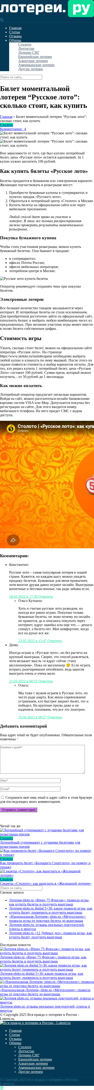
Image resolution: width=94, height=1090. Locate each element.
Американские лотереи (36, 65)
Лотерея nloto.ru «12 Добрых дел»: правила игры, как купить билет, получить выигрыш (50, 935)
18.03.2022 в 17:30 (23, 596)
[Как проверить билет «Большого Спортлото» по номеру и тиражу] (47, 853)
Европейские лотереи (35, 57)
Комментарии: (13, 129)
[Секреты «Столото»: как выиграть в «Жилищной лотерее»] (47, 873)
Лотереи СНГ (28, 53)
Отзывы (15, 36)
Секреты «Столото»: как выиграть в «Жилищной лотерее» (45, 883)
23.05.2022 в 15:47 (32, 641)
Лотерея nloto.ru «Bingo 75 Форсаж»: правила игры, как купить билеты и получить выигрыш (49, 902)
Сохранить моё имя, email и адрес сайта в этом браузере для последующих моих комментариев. (46, 800)
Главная (15, 28)
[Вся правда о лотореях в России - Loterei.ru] (47, 16)
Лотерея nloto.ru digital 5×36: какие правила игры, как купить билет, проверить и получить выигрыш (50, 910)
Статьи (14, 32)
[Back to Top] (2, 1088)
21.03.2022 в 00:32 (23, 681)
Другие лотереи (30, 69)
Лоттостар (26, 48)
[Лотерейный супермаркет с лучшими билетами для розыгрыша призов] (47, 832)
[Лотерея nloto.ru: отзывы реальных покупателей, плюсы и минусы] (47, 1002)
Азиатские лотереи (33, 61)
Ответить (45, 596)
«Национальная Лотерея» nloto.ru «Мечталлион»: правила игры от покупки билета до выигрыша (47, 919)
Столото (24, 44)
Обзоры (15, 40)
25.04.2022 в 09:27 (32, 717)
